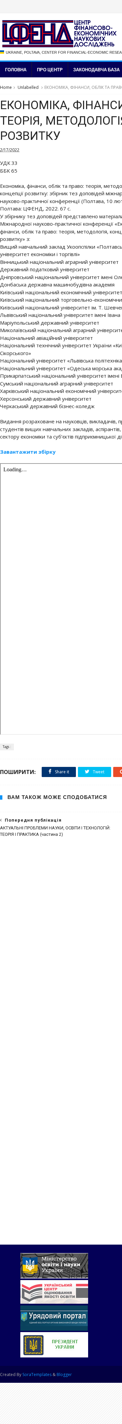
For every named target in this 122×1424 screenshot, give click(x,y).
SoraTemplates (37, 1374)
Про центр (50, 69)
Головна (15, 69)
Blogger (64, 1374)
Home (6, 87)
